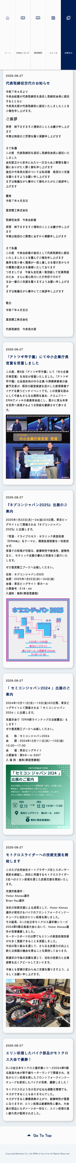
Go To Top (42, 1135)
